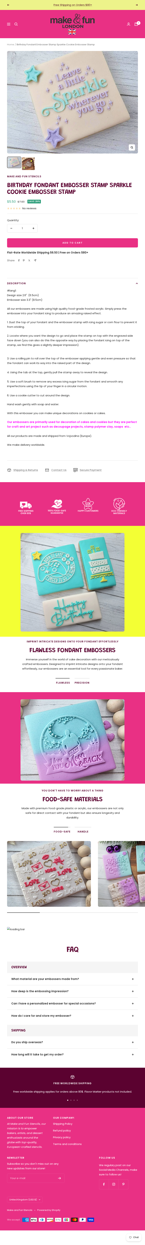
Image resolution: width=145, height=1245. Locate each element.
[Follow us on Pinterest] (123, 1184)
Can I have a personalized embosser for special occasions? (53, 1003)
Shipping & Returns (25, 470)
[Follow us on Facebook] (104, 1184)
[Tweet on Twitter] (29, 260)
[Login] (128, 24)
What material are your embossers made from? (45, 979)
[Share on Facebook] (19, 260)
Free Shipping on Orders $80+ (73, 5)
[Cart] (136, 24)
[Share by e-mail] (35, 260)
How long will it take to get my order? (37, 1054)
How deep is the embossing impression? (40, 991)
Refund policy (62, 1130)
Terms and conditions (67, 1144)
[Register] (59, 1178)
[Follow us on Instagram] (113, 1184)
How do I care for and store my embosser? (41, 1016)
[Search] (16, 24)
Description (16, 283)
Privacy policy (62, 1137)
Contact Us (58, 470)
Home (10, 44)
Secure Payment (91, 470)
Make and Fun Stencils (24, 176)
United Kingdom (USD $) (23, 1199)
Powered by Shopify (48, 1210)
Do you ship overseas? (27, 1042)
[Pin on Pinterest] (24, 260)
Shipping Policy (62, 1124)
